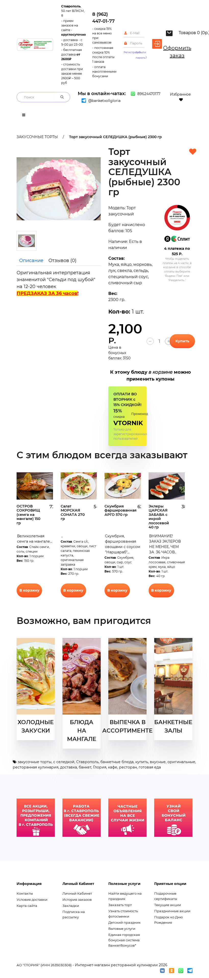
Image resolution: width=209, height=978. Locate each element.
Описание (31, 260)
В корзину (29, 590)
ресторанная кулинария (35, 767)
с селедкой (63, 762)
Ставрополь (87, 762)
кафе (112, 767)
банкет (85, 767)
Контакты (25, 893)
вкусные (158, 762)
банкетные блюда (117, 762)
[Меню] (24, 116)
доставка (68, 767)
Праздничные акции (172, 911)
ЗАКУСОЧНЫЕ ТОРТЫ (37, 137)
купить (141, 762)
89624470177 (148, 94)
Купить (182, 341)
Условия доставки (32, 899)
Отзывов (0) (62, 260)
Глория (99, 767)
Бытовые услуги (121, 929)
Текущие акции (167, 905)
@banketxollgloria (104, 100)
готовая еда (150, 767)
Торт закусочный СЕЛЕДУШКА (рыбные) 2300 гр (115, 137)
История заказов (77, 899)
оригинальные (181, 762)
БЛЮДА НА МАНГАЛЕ (81, 730)
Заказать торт (120, 905)
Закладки (70, 906)
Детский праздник (124, 922)
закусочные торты (34, 762)
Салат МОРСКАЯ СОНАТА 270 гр (73, 512)
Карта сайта (27, 906)
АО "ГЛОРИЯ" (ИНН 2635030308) (44, 965)
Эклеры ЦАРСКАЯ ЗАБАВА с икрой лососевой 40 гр (159, 517)
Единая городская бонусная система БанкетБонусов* (124, 940)
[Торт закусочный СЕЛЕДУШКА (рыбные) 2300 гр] (59, 188)
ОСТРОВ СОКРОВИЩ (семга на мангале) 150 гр (28, 514)
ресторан (128, 767)
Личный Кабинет (77, 893)
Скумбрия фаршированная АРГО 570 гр (120, 510)
